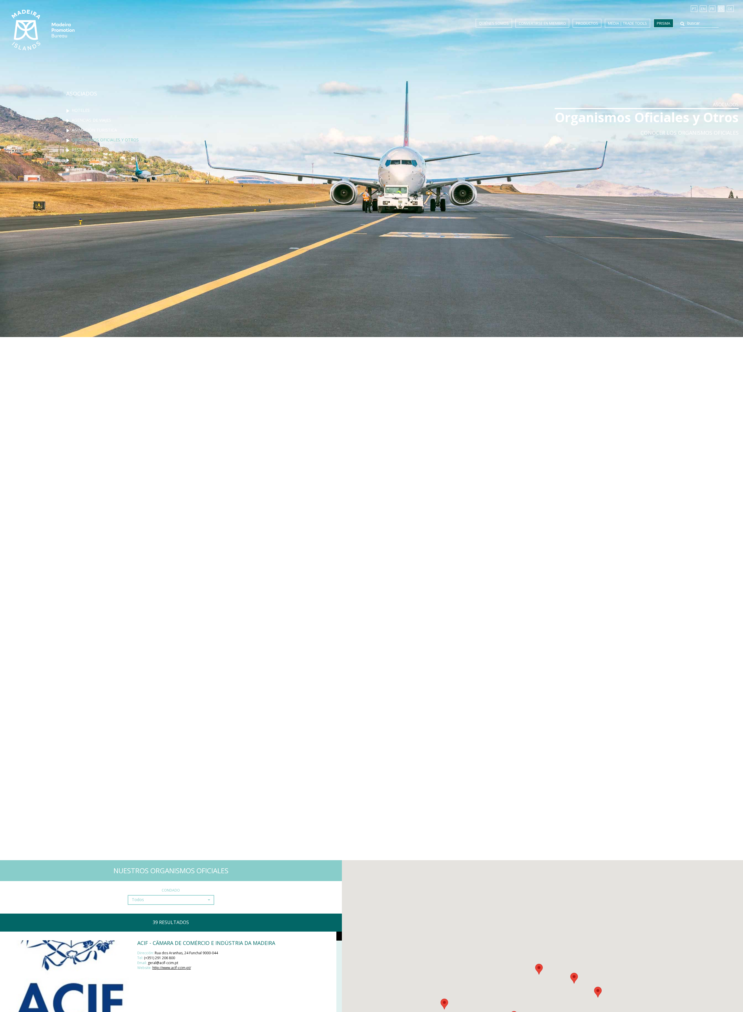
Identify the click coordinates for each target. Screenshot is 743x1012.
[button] (171, 900)
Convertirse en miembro (542, 23)
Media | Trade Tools (627, 23)
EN (703, 8)
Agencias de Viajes (91, 120)
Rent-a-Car (84, 169)
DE (730, 8)
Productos (587, 23)
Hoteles (81, 110)
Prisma (663, 23)
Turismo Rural (88, 159)
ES (721, 8)
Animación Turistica (94, 130)
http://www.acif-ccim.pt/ (171, 967)
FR (712, 8)
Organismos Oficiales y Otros (105, 140)
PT (694, 8)
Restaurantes (87, 149)
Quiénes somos (494, 23)
